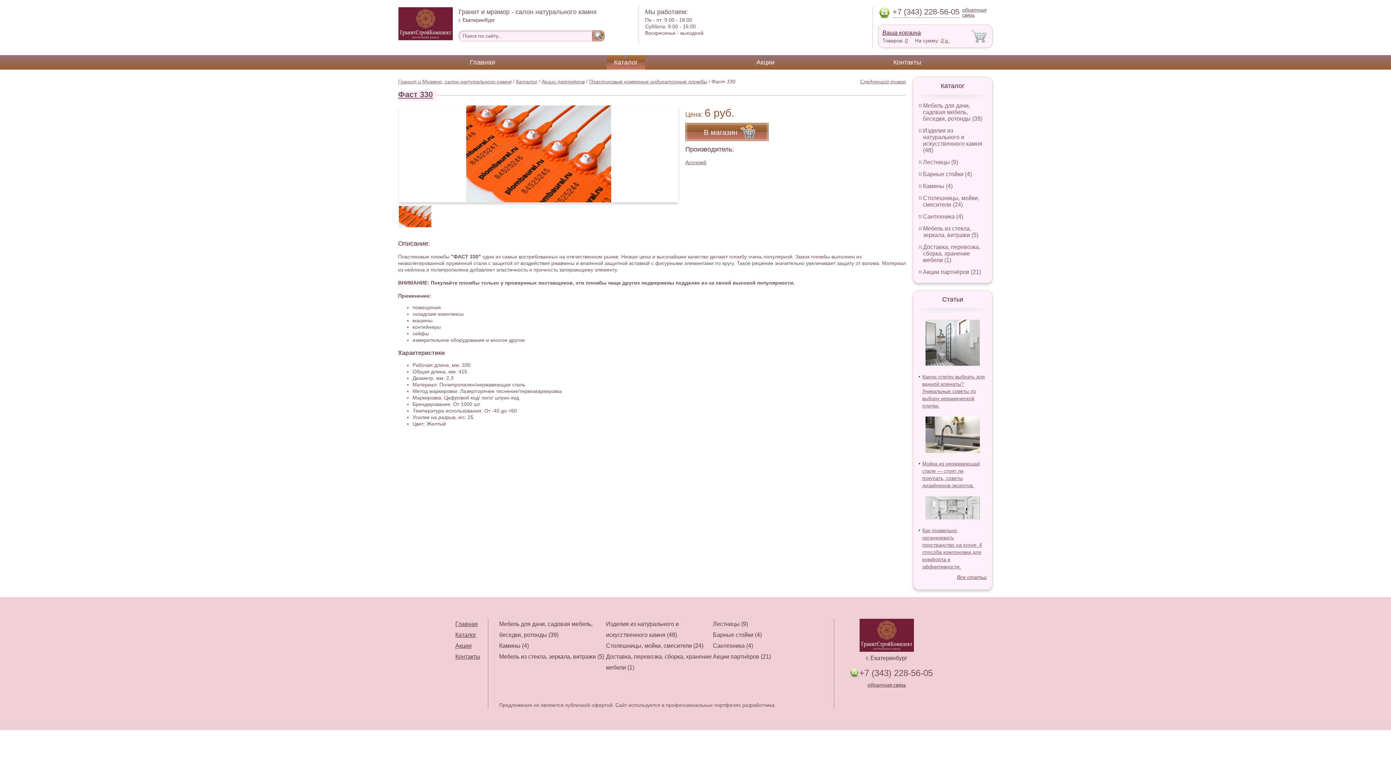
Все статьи (972, 577)
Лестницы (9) (940, 162)
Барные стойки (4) (947, 174)
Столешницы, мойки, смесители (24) (951, 201)
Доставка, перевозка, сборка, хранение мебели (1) (951, 253)
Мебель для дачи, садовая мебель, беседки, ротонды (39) (952, 112)
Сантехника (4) (943, 217)
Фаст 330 (415, 94)
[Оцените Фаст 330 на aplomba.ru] (538, 153)
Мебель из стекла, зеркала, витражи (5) (950, 231)
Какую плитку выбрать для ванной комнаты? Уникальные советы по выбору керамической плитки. (953, 391)
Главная (482, 62)
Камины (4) (938, 186)
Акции (765, 62)
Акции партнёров (563, 81)
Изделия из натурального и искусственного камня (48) (952, 140)
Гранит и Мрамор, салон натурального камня (454, 81)
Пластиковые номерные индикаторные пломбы (648, 81)
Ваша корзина (901, 33)
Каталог (626, 62)
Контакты (907, 62)
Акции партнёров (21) (952, 272)
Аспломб (695, 162)
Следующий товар (883, 81)
